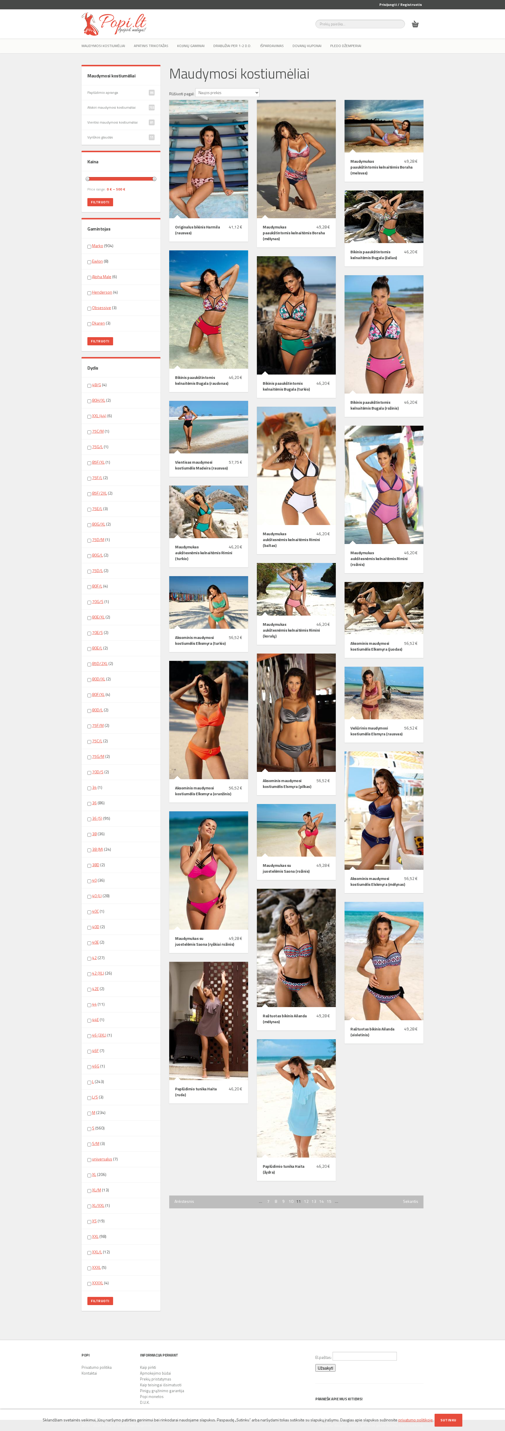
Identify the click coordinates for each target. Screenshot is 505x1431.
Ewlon (97, 261)
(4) (105, 292)
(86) (98, 803)
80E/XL (98, 617)
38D (95, 865)
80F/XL (98, 694)
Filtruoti (100, 202)
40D (95, 927)
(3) (104, 308)
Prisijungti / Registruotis (400, 4)
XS (94, 1221)
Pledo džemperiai (345, 45)
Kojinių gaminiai (191, 45)
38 (94, 834)
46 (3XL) (99, 1035)
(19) (98, 1221)
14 (321, 1201)
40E (95, 942)
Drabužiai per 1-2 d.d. (232, 45)
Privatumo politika (97, 1367)
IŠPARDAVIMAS (272, 45)
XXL (95, 1236)
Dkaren (98, 323)
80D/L (97, 710)
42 (94, 957)
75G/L (97, 446)
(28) (101, 896)
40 (94, 880)
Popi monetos (152, 1396)
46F (95, 1050)
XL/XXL (98, 1205)
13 (314, 1201)
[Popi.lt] (114, 24)
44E (95, 1019)
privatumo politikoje (415, 1420)
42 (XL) (98, 973)
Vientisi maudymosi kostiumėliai (120, 122)
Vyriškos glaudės (120, 137)
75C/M (98, 431)
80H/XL (98, 400)
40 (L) (97, 896)
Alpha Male (101, 276)
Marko (97, 245)
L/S (95, 1097)
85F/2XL (99, 493)
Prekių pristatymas (155, 1379)
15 (329, 1201)
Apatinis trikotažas (151, 45)
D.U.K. (145, 1402)
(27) (98, 958)
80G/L (97, 555)
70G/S (97, 601)
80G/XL (98, 524)
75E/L (97, 508)
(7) (98, 1051)
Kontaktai (89, 1373)
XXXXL (97, 1283)
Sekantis (410, 1201)
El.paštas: (324, 1357)
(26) (102, 973)
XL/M (96, 1190)
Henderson (102, 292)
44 (94, 1004)
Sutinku (448, 1420)
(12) (101, 1252)
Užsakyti (325, 1368)
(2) (101, 400)
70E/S (97, 632)
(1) (100, 431)
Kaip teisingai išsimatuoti (160, 1385)
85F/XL (98, 462)
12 (306, 1201)
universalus (102, 1159)
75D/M (98, 539)
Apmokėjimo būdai (155, 1373)
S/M (95, 1143)
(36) (98, 834)
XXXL (96, 1267)
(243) (98, 1081)
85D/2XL (100, 663)
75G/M (98, 756)
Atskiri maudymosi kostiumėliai (120, 107)
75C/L (97, 741)
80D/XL (98, 679)
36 (94, 803)
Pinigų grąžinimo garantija (162, 1391)
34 (94, 787)
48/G (96, 385)
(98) (99, 1236)
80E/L (97, 648)
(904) (102, 246)
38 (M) (97, 849)
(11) (98, 1004)
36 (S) (97, 818)
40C (95, 911)
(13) (100, 1190)
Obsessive (101, 307)
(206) (99, 1174)
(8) (100, 261)
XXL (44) (99, 416)
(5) (99, 1267)
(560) (98, 1128)
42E (95, 988)
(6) (104, 277)
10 (291, 1201)
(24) (101, 849)
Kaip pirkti (148, 1367)
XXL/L (97, 1252)
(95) (101, 818)
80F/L (97, 586)
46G (95, 1066)
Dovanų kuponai (307, 45)
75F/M (98, 725)
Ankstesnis (184, 1201)
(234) (99, 1112)
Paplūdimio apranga (120, 92)
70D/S (97, 772)
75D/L (97, 570)
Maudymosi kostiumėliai (103, 45)
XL (94, 1174)
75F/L (97, 477)
